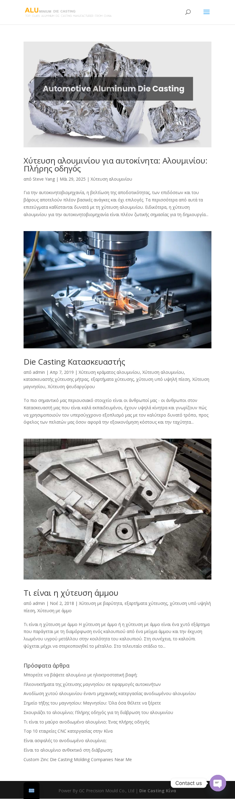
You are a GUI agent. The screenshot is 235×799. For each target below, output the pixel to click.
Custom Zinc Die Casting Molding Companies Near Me (78, 759)
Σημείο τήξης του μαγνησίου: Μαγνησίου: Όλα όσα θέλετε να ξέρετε (92, 703)
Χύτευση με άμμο (54, 610)
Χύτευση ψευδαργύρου (71, 386)
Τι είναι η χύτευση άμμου (71, 592)
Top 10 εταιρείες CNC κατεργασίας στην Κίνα (68, 731)
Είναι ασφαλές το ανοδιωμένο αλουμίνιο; (65, 740)
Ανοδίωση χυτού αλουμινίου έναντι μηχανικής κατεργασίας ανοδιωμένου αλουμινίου (110, 693)
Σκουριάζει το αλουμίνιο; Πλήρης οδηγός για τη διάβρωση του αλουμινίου (98, 712)
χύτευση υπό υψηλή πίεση (163, 379)
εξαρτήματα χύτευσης (112, 379)
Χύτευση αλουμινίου (111, 179)
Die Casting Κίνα (157, 790)
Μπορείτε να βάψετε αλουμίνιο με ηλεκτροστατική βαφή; (80, 675)
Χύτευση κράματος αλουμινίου (109, 372)
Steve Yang (44, 179)
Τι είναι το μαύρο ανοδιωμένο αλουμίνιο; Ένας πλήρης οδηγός (87, 722)
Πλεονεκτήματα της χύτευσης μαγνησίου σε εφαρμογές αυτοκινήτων (92, 684)
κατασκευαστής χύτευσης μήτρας (56, 379)
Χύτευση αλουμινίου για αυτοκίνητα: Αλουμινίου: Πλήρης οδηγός (115, 164)
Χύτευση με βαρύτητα (100, 603)
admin (39, 372)
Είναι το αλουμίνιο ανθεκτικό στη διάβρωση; (68, 750)
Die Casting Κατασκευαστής (74, 361)
